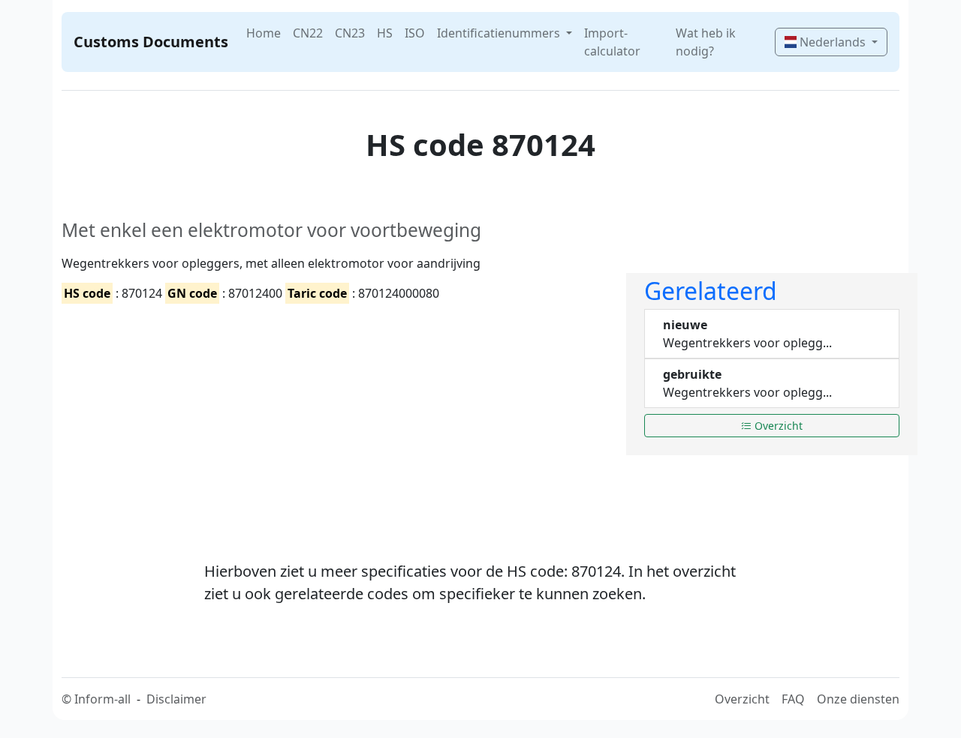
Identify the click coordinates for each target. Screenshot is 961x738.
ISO (415, 33)
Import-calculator (612, 42)
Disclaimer (176, 699)
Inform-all (102, 699)
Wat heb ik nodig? (706, 42)
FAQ (793, 699)
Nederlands (833, 42)
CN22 (308, 33)
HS (385, 33)
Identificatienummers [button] (500, 33)
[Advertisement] (335, 419)
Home (263, 33)
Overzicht (777, 425)
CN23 (350, 33)
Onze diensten (858, 699)
